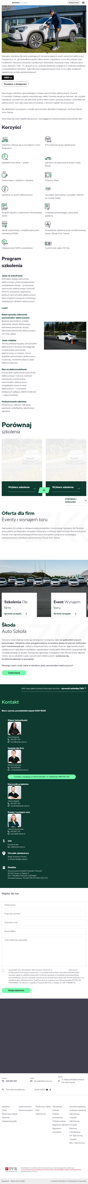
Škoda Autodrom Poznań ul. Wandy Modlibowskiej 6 (17, 858)
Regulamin (5, 1181)
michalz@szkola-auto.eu (19, 770)
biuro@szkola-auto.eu (18, 742)
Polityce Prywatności (60, 970)
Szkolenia (5, 1106)
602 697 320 (15, 739)
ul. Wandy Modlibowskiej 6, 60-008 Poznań (73, 1081)
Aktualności (57, 1106)
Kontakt (55, 1110)
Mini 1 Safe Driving (77, 1143)
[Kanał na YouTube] (47, 1089)
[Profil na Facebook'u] (50, 1089)
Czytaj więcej (14, 673)
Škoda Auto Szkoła (9, 1114)
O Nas (4, 1110)
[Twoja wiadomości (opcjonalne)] (44, 965)
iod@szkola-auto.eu (17, 847)
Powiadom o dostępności (15, 84)
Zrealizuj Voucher (74, 2)
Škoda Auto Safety (43, 1106)
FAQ (37, 1110)
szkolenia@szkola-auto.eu (19, 806)
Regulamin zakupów (60, 1125)
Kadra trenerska (25, 1106)
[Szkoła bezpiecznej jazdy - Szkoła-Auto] (20, 2)
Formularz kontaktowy (15, 1089)
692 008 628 (15, 768)
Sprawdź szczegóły (12, 614)
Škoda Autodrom (26, 1110)
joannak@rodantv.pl (17, 834)
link (80, 118)
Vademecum (41, 1114)
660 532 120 (64, 777)
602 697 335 (15, 831)
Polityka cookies (59, 1121)
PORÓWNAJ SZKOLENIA (70, 500)
